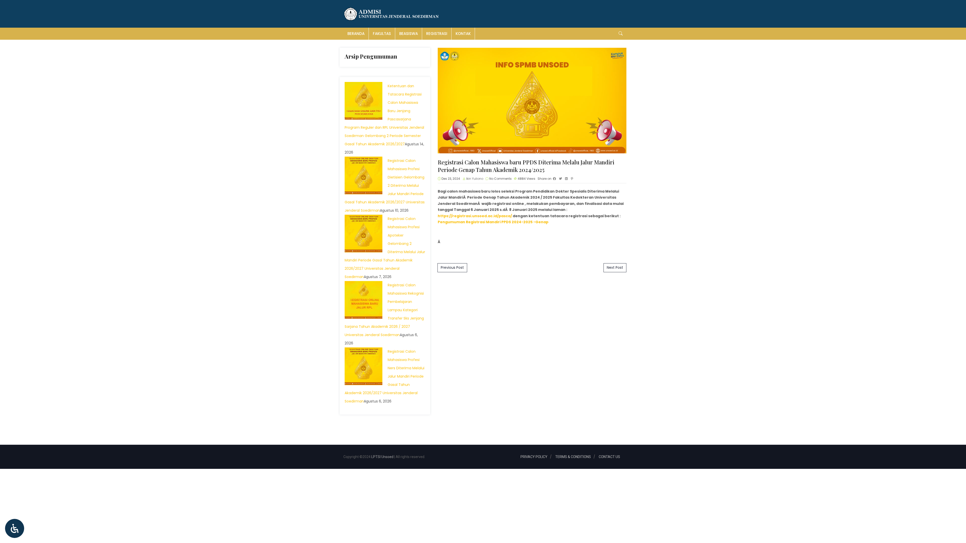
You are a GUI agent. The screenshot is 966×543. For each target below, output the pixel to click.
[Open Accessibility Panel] (14, 528)
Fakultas (382, 33)
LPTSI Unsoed (382, 457)
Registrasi (436, 33)
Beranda (356, 33)
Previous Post (452, 267)
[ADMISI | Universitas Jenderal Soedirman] (391, 14)
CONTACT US (609, 457)
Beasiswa (408, 33)
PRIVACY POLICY (533, 457)
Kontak (463, 33)
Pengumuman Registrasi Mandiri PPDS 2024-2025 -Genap (493, 221)
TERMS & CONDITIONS (573, 457)
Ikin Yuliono (474, 178)
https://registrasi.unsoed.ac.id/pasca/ (475, 215)
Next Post (615, 267)
